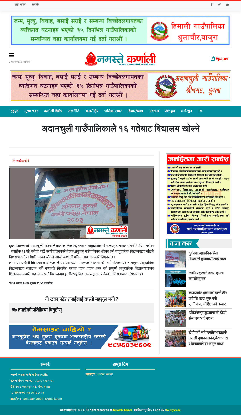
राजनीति (73, 111)
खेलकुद (170, 111)
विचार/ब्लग (135, 111)
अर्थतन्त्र (154, 111)
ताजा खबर (181, 244)
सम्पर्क (35, 4)
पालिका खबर (113, 111)
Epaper (222, 58)
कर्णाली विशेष (53, 111)
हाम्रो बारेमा (20, 4)
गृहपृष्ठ (14, 111)
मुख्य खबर (31, 111)
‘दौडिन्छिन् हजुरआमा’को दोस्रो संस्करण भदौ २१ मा (208, 316)
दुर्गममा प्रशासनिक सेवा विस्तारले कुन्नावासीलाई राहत (207, 256)
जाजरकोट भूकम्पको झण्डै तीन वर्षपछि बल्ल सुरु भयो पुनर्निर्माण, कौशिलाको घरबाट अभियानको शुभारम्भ (208, 301)
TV (200, 111)
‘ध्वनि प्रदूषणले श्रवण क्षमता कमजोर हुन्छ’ (206, 276)
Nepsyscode (173, 410)
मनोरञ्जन (186, 111)
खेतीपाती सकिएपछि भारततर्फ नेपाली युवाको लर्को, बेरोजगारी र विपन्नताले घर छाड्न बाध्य (208, 338)
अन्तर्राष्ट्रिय (91, 111)
